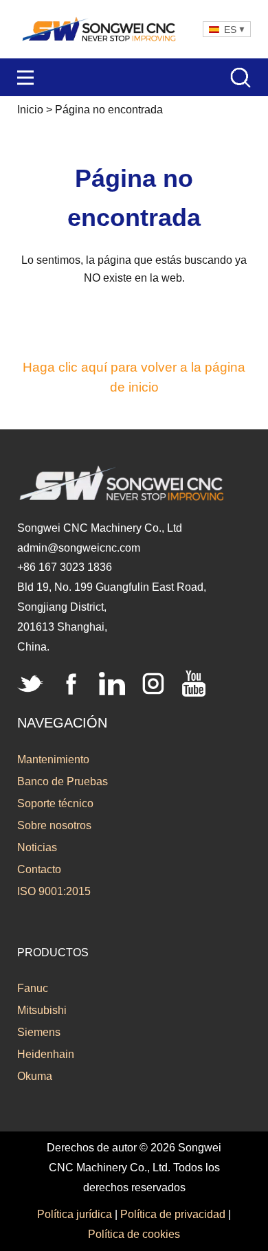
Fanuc (32, 988)
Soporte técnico (55, 803)
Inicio (30, 109)
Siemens (38, 1032)
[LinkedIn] (112, 683)
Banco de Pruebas (62, 781)
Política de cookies (134, 1234)
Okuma (34, 1076)
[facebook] (71, 683)
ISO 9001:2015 (54, 891)
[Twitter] (30, 683)
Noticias (37, 847)
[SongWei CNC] (99, 29)
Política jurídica (74, 1214)
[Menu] (25, 78)
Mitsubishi (42, 1010)
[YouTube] (194, 683)
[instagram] (153, 683)
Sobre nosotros (54, 825)
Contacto (39, 869)
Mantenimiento (53, 759)
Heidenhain (45, 1054)
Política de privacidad (172, 1214)
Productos (53, 952)
